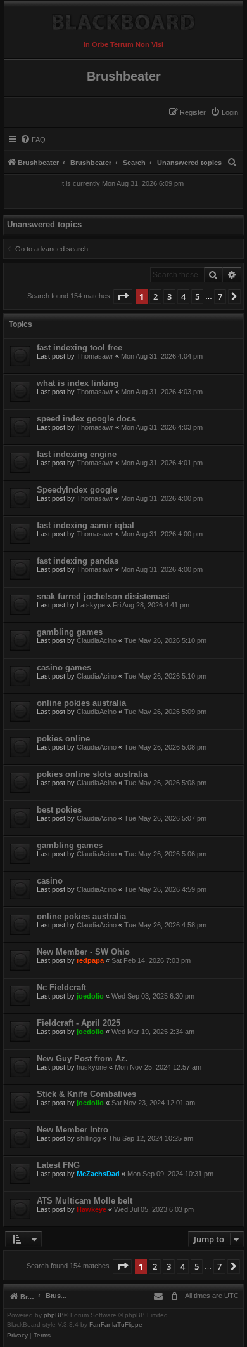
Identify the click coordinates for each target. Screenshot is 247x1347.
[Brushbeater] (123, 19)
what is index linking (77, 383)
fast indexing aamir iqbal (85, 525)
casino (50, 881)
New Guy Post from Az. (82, 1058)
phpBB (54, 1315)
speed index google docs (86, 418)
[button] (122, 296)
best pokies (59, 809)
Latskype (91, 605)
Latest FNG (58, 1165)
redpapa (90, 960)
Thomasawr (95, 356)
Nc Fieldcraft (61, 987)
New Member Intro (72, 1129)
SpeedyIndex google (77, 489)
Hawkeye (91, 1209)
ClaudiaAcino (97, 640)
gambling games (70, 632)
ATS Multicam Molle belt (84, 1200)
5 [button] (197, 296)
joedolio (90, 996)
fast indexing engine (77, 454)
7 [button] (220, 296)
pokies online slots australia (92, 774)
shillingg (89, 1138)
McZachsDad (98, 1174)
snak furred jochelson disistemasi (103, 596)
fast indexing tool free (79, 347)
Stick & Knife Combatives (86, 1094)
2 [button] (155, 296)
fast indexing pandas (77, 561)
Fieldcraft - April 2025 (78, 1023)
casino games (64, 667)
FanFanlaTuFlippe (115, 1325)
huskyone (92, 1067)
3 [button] (169, 296)
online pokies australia (81, 703)
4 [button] (183, 296)
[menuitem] (224, 112)
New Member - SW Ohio (83, 952)
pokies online (63, 738)
